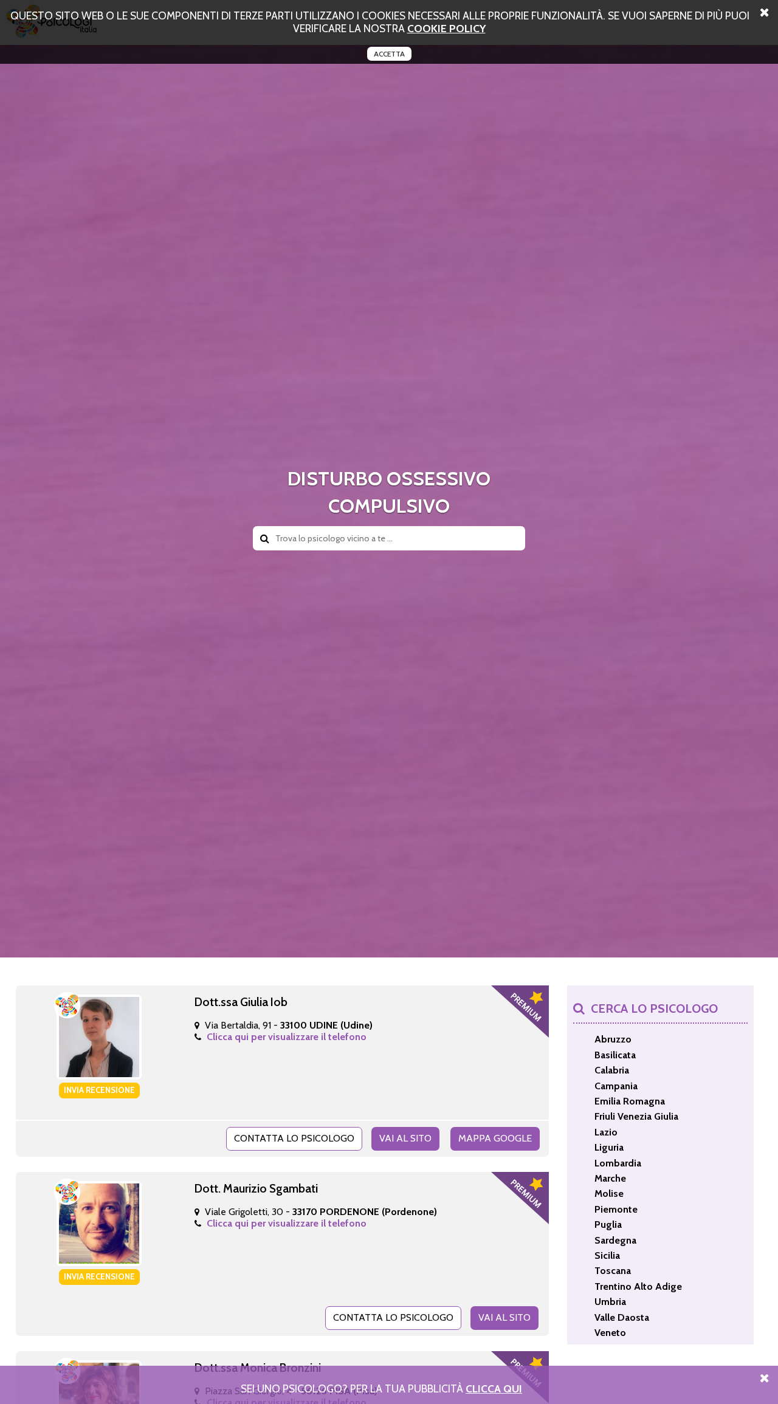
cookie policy (446, 28)
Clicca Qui (494, 1388)
